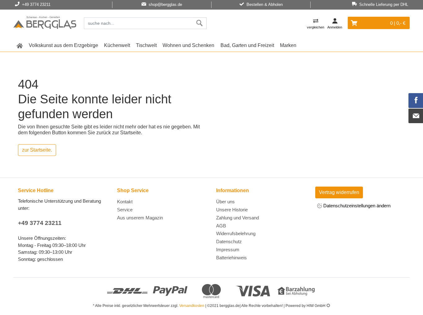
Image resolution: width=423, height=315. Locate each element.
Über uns (225, 201)
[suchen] (200, 23)
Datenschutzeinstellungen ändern (356, 205)
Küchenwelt (117, 45)
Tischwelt (146, 45)
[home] (19, 45)
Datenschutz (229, 241)
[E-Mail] (416, 116)
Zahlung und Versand (237, 217)
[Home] (44, 23)
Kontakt (125, 201)
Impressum (227, 249)
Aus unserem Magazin (140, 217)
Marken (288, 45)
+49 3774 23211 (40, 223)
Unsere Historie (232, 209)
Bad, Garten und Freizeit (247, 45)
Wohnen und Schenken (188, 45)
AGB (221, 225)
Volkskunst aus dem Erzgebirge (63, 45)
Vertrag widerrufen (339, 192)
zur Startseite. (37, 150)
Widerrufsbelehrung (235, 233)
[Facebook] (416, 100)
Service (125, 209)
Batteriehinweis (231, 257)
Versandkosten (191, 306)
